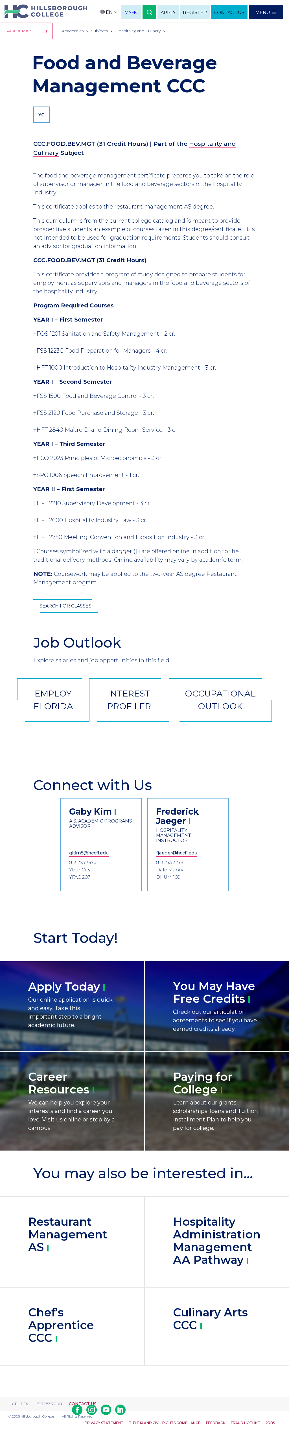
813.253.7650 (83, 862)
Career (58, 1083)
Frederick (177, 816)
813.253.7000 (49, 1403)
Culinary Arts (210, 1318)
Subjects (99, 30)
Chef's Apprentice (61, 1325)
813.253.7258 (169, 862)
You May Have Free (214, 992)
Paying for (203, 1083)
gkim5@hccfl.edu (89, 853)
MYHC (131, 12)
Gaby (90, 811)
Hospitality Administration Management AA (216, 1240)
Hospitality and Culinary (138, 30)
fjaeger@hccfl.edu (176, 853)
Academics (73, 30)
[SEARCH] (149, 12)
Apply (64, 986)
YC (41, 115)
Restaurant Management (67, 1234)
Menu (262, 12)
